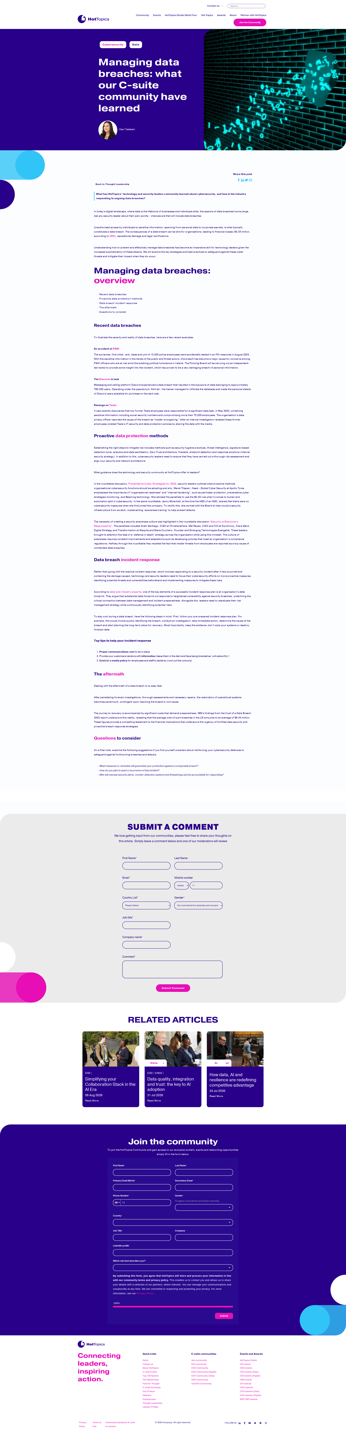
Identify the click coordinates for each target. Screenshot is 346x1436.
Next (266, 1068)
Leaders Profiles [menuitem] (150, 1406)
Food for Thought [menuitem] (151, 1383)
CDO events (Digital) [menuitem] (250, 1375)
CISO (158, 1073)
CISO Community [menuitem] (199, 1367)
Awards (221, 15)
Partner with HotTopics (253, 15)
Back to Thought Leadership (112, 184)
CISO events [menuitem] (246, 1367)
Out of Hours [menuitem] (149, 1391)
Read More (92, 1100)
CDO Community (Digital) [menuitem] (203, 1371)
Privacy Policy (145, 1293)
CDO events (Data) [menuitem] (249, 1371)
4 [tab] (177, 1112)
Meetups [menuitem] (147, 1395)
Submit (224, 1316)
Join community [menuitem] (199, 1360)
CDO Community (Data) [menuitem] (203, 1375)
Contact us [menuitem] (148, 1364)
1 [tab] (165, 1112)
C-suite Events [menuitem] (150, 1371)
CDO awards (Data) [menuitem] (249, 1391)
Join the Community (250, 22)
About (233, 15)
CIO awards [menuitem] (245, 1383)
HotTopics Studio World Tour (181, 15)
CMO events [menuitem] (246, 1379)
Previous (79, 1068)
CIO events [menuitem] (245, 1364)
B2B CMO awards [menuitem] (248, 1399)
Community (142, 15)
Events (157, 15)
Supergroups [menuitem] (149, 1399)
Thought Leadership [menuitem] (152, 1403)
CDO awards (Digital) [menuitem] (250, 1395)
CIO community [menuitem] (198, 1364)
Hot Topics (207, 15)
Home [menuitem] (145, 1360)
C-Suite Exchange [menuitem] (152, 1387)
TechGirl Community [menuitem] (201, 1383)
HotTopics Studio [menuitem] (248, 1360)
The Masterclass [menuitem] (151, 1379)
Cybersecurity (113, 44)
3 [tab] (173, 1112)
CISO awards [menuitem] (246, 1387)
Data (135, 44)
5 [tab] (181, 1112)
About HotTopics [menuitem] (151, 1367)
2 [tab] (169, 1112)
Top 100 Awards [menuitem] (151, 1375)
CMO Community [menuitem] (199, 1379)
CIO (87, 1073)
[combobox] (204, 1207)
